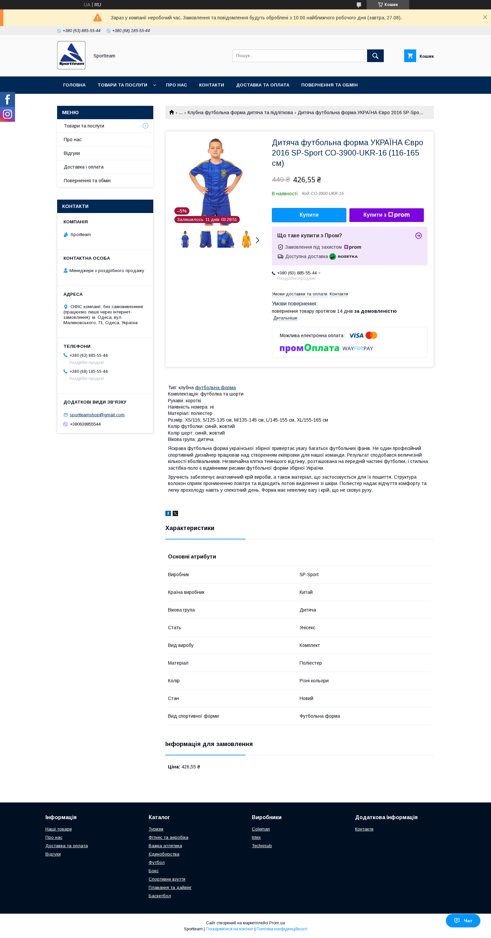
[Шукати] (375, 55)
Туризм (156, 829)
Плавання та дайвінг (170, 887)
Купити (309, 215)
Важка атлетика (165, 845)
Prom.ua (277, 923)
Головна (74, 84)
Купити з (374, 215)
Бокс (154, 870)
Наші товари (58, 829)
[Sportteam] (71, 67)
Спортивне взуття (167, 879)
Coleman (261, 829)
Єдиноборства (164, 854)
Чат (468, 920)
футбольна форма (215, 387)
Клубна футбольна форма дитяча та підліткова (240, 112)
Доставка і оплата (84, 167)
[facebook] (168, 514)
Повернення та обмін (329, 84)
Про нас (176, 84)
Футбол (157, 862)
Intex (256, 837)
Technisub (262, 845)
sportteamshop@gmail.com (97, 414)
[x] (175, 514)
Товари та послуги (122, 84)
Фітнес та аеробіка (168, 837)
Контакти (211, 84)
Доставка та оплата (262, 84)
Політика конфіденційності (282, 929)
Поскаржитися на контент (230, 929)
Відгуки (72, 153)
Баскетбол (160, 895)
